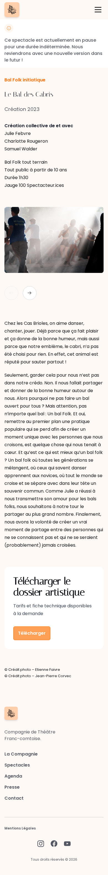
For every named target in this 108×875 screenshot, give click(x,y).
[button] (30, 293)
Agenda (13, 776)
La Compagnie (21, 754)
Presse (12, 787)
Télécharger (32, 633)
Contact (14, 798)
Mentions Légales (20, 828)
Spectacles (17, 765)
